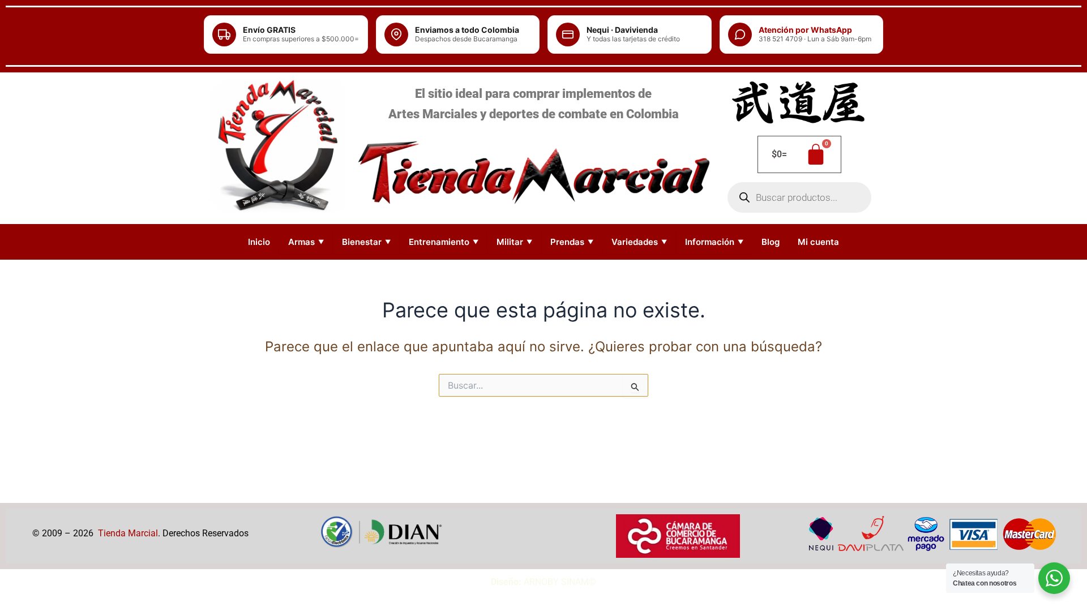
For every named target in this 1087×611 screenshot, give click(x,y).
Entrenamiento (443, 241)
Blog (770, 241)
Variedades (639, 241)
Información (714, 241)
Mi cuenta (818, 241)
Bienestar (366, 241)
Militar (514, 241)
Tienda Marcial (128, 533)
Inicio (259, 241)
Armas (306, 241)
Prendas (571, 241)
